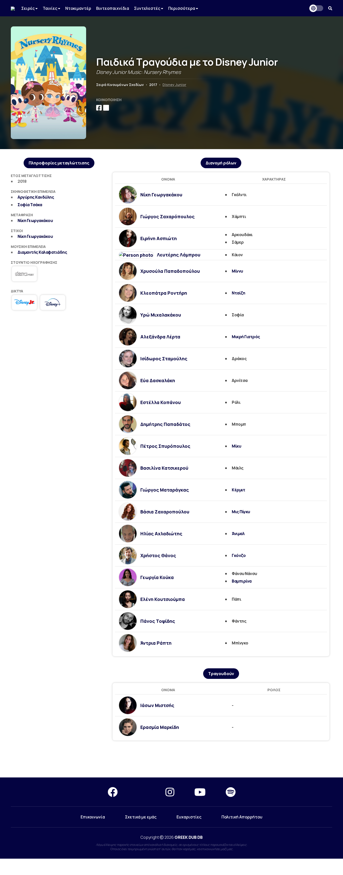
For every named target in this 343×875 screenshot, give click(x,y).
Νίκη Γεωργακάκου (35, 220)
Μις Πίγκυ (241, 511)
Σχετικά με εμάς (140, 817)
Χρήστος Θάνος (158, 555)
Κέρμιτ (238, 490)
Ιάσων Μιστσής (157, 705)
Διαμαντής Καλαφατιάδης (42, 252)
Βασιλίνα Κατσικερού (164, 468)
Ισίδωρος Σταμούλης (163, 359)
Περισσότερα (182, 8)
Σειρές (28, 8)
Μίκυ (236, 446)
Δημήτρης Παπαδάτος (165, 424)
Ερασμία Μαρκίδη (159, 727)
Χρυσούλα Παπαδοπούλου (170, 271)
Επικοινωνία (93, 817)
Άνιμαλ (238, 533)
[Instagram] (169, 792)
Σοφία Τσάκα (30, 204)
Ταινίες (50, 8)
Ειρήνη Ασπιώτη (158, 238)
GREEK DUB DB (189, 837)
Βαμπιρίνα (242, 581)
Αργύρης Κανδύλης (36, 197)
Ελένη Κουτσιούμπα (162, 599)
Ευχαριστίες (189, 817)
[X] (141, 792)
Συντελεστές (147, 8)
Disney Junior (174, 84)
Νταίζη (238, 293)
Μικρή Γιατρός (246, 336)
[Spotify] (231, 792)
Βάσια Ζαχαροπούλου (164, 512)
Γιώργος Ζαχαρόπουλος (167, 216)
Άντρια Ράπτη (156, 643)
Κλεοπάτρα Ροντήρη (163, 293)
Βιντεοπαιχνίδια (112, 8)
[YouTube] (200, 792)
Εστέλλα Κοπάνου (160, 402)
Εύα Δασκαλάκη (157, 380)
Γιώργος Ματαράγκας (164, 490)
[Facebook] (113, 792)
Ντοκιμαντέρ (78, 8)
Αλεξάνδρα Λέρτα (160, 337)
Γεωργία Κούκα (157, 577)
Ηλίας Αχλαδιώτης (161, 534)
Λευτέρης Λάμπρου (178, 255)
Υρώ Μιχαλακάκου (160, 315)
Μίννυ (237, 271)
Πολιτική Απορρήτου (241, 817)
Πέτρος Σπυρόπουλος (165, 446)
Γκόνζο (239, 555)
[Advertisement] (59, 353)
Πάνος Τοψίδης (157, 621)
